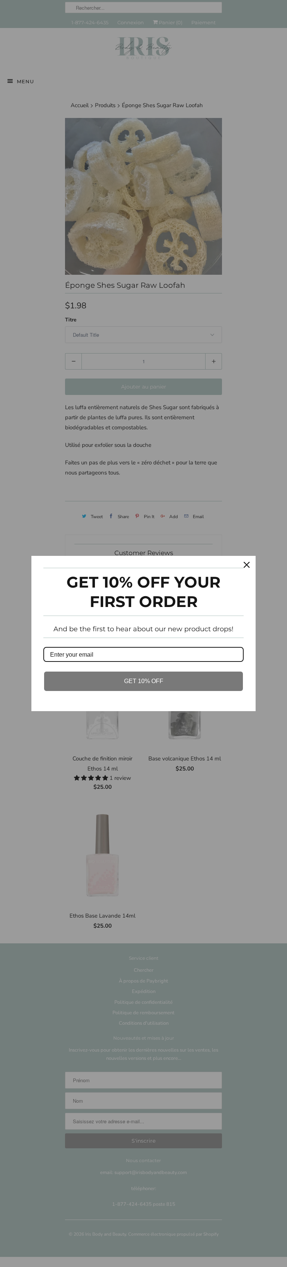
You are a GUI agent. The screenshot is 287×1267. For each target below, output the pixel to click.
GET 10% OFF (143, 681)
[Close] (247, 565)
